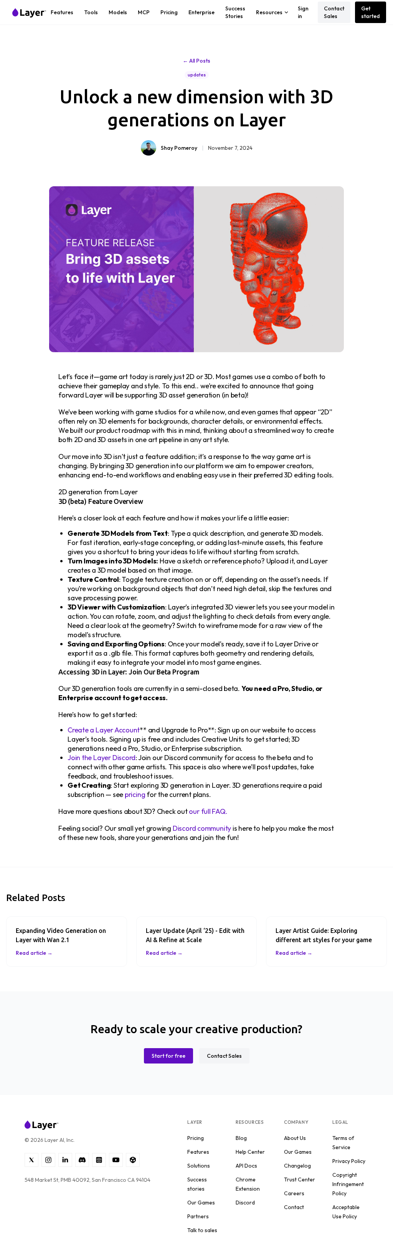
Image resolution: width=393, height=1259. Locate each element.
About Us (295, 1138)
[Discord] (82, 1160)
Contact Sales (334, 12)
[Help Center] (99, 1160)
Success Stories (235, 12)
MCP (144, 12)
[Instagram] (48, 1160)
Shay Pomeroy (179, 147)
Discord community (202, 828)
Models (118, 12)
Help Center (250, 1151)
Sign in (303, 12)
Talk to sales (202, 1230)
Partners (198, 1216)
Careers (294, 1193)
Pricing (169, 12)
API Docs (246, 1165)
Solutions (198, 1165)
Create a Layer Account (104, 730)
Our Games (201, 1202)
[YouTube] (116, 1160)
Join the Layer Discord (101, 757)
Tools (91, 12)
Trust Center (299, 1179)
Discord (245, 1202)
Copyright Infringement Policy (348, 1184)
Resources (269, 12)
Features (62, 12)
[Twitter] (31, 1160)
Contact (294, 1207)
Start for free (168, 1055)
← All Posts (196, 60)
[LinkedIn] (65, 1160)
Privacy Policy (348, 1161)
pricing (135, 794)
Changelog (297, 1165)
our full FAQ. (208, 811)
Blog (241, 1138)
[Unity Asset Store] (133, 1160)
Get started (370, 12)
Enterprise (201, 12)
